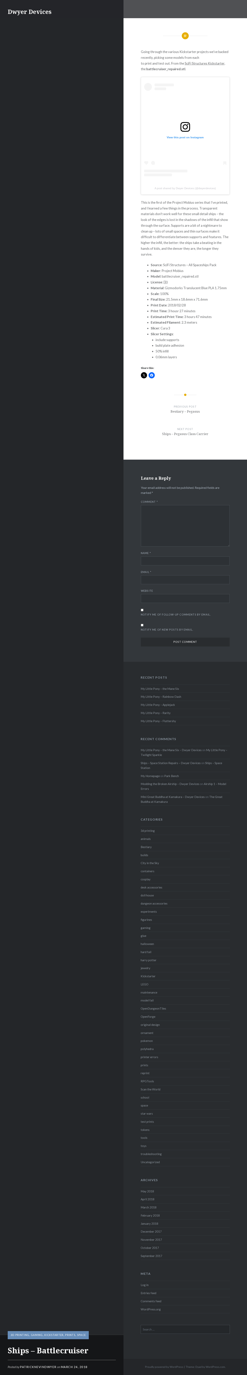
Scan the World (150, 1089)
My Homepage (150, 776)
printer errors (149, 1057)
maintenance (149, 992)
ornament (147, 1033)
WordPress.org (151, 1309)
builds (144, 855)
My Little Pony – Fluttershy (158, 721)
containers (147, 871)
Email (146, 572)
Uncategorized (150, 1162)
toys (143, 1146)
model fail (147, 1000)
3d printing (20, 1335)
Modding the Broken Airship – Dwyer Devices (170, 784)
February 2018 (150, 1215)
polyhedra (147, 1049)
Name (146, 553)
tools (144, 1137)
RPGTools (147, 1081)
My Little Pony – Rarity (156, 713)
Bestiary (146, 847)
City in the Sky (150, 863)
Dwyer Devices (30, 12)
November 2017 (151, 1239)
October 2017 (150, 1247)
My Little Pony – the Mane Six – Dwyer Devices (171, 750)
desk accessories (151, 887)
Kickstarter (53, 1335)
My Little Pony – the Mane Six (160, 688)
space (81, 1335)
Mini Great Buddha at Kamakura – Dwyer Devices (173, 797)
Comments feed (151, 1301)
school (145, 1097)
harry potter (148, 960)
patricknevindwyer (38, 1367)
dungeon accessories (154, 903)
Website (147, 590)
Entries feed (148, 1293)
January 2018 (149, 1223)
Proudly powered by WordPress (164, 1366)
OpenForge (148, 1016)
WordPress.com (215, 1366)
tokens (145, 1129)
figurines (146, 919)
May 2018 (147, 1191)
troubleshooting (151, 1154)
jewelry (145, 968)
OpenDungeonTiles (153, 1008)
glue (143, 935)
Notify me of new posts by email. (167, 629)
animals (146, 839)
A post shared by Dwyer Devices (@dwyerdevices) (185, 188)
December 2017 (151, 1231)
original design (150, 1024)
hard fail (146, 952)
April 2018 (147, 1199)
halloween (147, 944)
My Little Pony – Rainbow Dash (161, 696)
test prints (147, 1121)
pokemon (147, 1040)
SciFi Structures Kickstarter (204, 63)
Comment (149, 501)
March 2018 (148, 1207)
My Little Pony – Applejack (158, 704)
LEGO (144, 984)
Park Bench (171, 776)
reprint (145, 1073)
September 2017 (151, 1256)
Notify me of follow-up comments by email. (176, 614)
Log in (145, 1285)
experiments (149, 911)
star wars (147, 1113)
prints (70, 1335)
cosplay (146, 879)
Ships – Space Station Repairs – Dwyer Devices (171, 763)
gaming (37, 1335)
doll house (147, 895)
